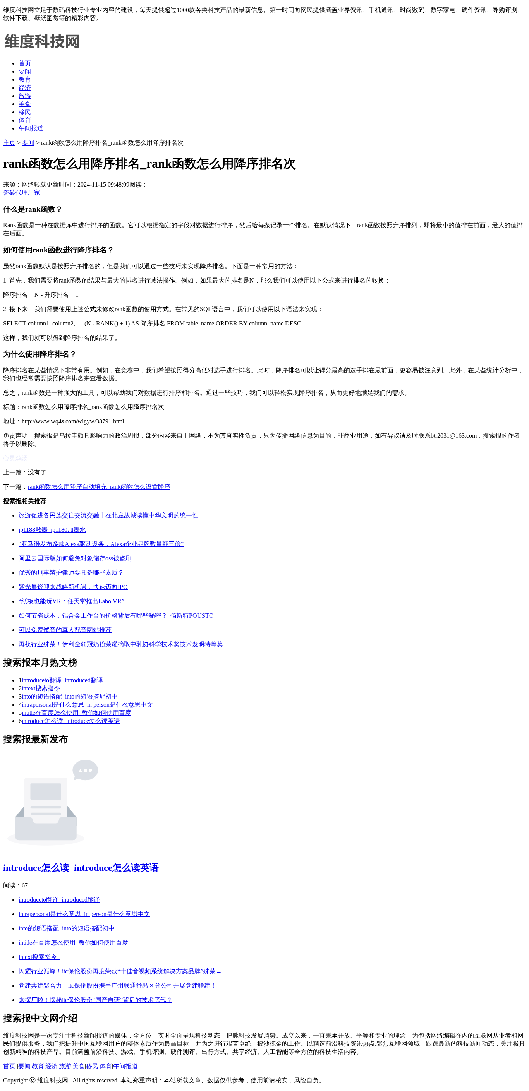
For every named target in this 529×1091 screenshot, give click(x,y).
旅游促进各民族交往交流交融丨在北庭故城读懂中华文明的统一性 (108, 515)
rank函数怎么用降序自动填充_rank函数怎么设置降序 (99, 486)
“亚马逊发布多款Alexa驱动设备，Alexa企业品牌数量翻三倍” (101, 544)
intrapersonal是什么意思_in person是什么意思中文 (87, 704)
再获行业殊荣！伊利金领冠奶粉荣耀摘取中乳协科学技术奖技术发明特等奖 (121, 644)
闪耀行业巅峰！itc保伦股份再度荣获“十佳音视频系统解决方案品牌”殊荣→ (120, 971)
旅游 (25, 95)
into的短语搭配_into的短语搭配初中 (70, 696)
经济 (25, 87)
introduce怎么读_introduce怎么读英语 (71, 721)
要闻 (25, 71)
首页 (25, 63)
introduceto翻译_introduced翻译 (62, 680)
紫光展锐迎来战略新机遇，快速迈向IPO (73, 587)
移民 (25, 112)
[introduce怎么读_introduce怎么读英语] (52, 850)
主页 (9, 142)
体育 (25, 120)
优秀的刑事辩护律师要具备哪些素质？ (71, 572)
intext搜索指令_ (42, 688)
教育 (25, 79)
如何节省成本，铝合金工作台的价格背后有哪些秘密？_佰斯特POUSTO (116, 615)
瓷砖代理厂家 (21, 192)
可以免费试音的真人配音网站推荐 (65, 630)
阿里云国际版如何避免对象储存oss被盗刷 (75, 558)
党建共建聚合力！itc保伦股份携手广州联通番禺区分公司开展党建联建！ (117, 985)
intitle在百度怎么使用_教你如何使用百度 (76, 712)
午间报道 (31, 128)
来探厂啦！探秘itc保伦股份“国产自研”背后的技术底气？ (95, 1000)
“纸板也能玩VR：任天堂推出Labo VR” (71, 601)
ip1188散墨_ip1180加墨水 (52, 529)
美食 (25, 104)
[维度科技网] (42, 49)
